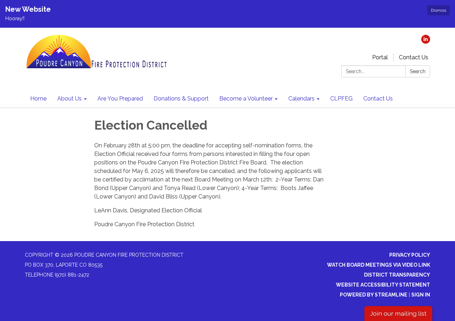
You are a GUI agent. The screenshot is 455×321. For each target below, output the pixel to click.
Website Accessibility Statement (383, 285)
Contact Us (413, 57)
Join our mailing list (398, 313)
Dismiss (438, 10)
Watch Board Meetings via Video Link (378, 265)
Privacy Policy (409, 255)
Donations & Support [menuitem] (181, 98)
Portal (380, 57)
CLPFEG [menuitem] (341, 98)
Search (417, 71)
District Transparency (397, 275)
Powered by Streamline (373, 295)
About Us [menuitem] (69, 98)
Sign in (420, 295)
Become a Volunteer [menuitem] (246, 98)
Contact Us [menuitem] (378, 98)
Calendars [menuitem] (301, 98)
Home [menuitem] (38, 98)
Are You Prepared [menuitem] (120, 98)
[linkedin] (425, 41)
